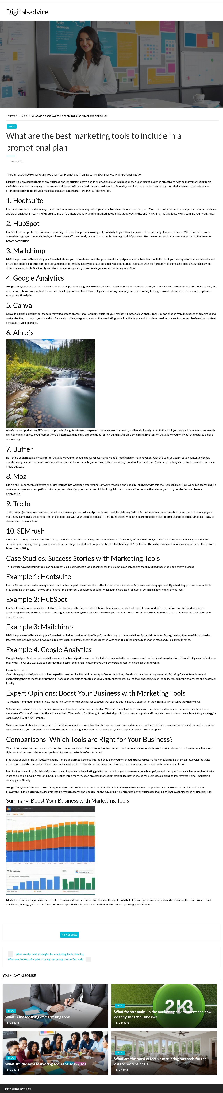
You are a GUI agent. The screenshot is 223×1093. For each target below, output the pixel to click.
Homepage (11, 116)
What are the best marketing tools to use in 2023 (45, 1064)
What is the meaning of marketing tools (38, 1017)
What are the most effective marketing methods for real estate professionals (160, 1061)
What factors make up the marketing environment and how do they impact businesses (163, 1014)
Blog (24, 116)
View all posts (69, 934)
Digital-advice (27, 12)
